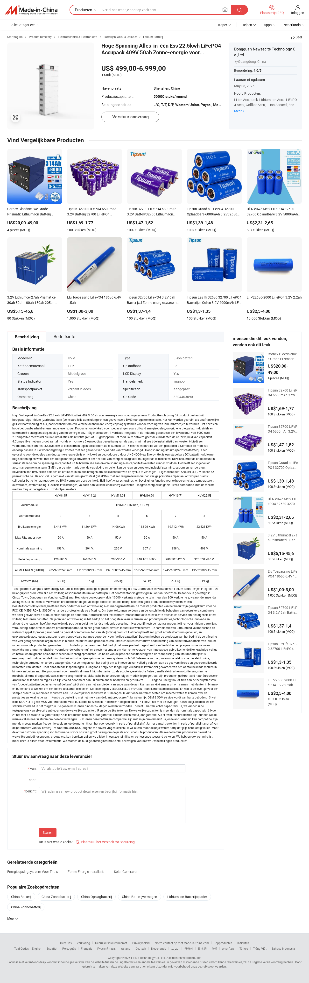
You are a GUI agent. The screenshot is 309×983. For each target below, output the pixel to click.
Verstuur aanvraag (130, 116)
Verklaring (83, 943)
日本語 (202, 948)
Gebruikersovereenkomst (111, 943)
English (37, 948)
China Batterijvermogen (139, 896)
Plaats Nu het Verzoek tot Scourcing (105, 842)
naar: (32, 779)
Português (69, 948)
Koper (222, 24)
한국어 (188, 948)
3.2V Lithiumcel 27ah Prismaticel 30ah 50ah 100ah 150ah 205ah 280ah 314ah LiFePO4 (282, 537)
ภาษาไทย (228, 948)
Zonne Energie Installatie (86, 871)
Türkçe (243, 948)
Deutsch (140, 948)
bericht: (30, 791)
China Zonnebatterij (56, 896)
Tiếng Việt (260, 948)
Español (52, 948)
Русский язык (106, 948)
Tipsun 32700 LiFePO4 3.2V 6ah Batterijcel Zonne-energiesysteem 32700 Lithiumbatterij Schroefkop (283, 610)
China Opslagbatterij (96, 896)
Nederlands (158, 948)
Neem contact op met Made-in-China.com (182, 943)
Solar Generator (126, 871)
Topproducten (223, 943)
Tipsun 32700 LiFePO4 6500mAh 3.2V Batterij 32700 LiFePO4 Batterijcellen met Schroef (283, 393)
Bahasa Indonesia (283, 948)
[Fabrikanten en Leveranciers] (31, 10)
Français (86, 948)
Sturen (48, 832)
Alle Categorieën (23, 24)
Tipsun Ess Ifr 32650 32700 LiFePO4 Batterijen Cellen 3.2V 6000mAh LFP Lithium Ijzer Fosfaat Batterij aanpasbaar (282, 646)
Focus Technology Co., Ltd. (148, 958)
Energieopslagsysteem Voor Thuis (32, 871)
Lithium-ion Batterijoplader (187, 896)
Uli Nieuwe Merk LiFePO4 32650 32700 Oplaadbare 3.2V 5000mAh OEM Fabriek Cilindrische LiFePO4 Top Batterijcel (283, 501)
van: (32, 768)
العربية (175, 948)
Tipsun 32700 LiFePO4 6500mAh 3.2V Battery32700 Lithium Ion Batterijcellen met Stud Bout (283, 429)
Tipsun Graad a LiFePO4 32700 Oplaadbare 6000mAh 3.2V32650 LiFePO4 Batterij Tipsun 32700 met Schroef (283, 465)
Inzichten (243, 943)
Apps (268, 24)
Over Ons (66, 943)
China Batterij (21, 896)
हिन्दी (214, 948)
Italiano (125, 948)
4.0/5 (257, 70)
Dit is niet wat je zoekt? (56, 842)
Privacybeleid (141, 943)
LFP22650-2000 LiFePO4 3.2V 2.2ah (282, 682)
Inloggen (297, 12)
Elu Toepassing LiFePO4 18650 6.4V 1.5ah (283, 574)
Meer (238, 111)
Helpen (247, 24)
